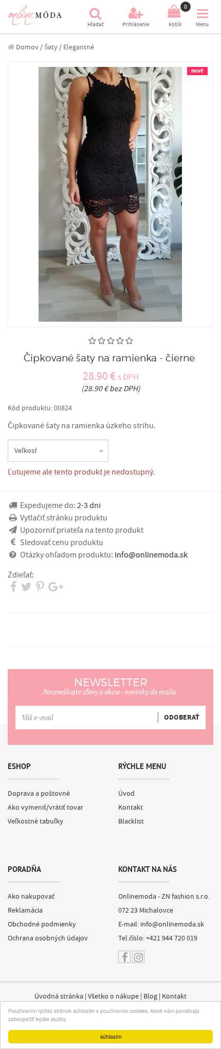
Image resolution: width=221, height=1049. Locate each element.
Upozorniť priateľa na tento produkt (81, 530)
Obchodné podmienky (42, 924)
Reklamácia (25, 910)
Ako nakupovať (31, 896)
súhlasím (110, 1036)
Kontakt (130, 807)
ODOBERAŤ (181, 717)
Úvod (126, 793)
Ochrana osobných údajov (48, 938)
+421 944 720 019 (171, 938)
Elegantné (78, 47)
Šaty (51, 47)
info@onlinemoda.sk (172, 924)
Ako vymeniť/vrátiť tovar (45, 807)
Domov (26, 47)
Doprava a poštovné (39, 793)
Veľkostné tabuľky (35, 821)
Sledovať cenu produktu (61, 542)
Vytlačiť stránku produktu (63, 518)
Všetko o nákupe (113, 996)
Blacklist (131, 821)
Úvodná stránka (58, 996)
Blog (150, 996)
